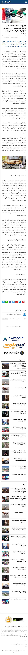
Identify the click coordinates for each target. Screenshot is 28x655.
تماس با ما (12, 644)
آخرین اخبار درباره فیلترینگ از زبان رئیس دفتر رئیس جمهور (18, 412)
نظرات (5, 36)
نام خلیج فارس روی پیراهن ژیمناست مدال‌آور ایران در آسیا (18, 435)
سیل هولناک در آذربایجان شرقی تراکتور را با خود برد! (19, 443)
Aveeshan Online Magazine (11, 651)
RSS (26, 646)
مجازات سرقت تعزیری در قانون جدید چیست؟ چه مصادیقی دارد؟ (18, 451)
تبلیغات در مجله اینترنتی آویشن (21, 644)
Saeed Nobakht (17, 652)
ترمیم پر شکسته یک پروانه (20, 388)
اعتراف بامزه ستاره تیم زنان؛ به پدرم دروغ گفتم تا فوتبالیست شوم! (18, 404)
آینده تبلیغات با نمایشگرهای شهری (18, 474)
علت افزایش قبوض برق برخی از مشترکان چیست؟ (19, 420)
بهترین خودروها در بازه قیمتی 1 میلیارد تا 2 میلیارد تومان (19, 459)
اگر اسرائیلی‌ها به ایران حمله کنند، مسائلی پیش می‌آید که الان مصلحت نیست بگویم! (18, 373)
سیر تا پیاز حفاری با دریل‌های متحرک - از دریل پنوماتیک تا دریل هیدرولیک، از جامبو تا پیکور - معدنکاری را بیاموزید (18, 366)
